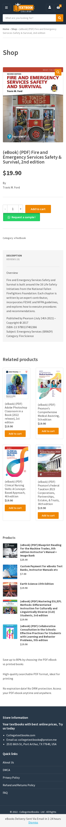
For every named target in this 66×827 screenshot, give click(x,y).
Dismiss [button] (33, 822)
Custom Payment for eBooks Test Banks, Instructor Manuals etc (41, 567)
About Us (8, 762)
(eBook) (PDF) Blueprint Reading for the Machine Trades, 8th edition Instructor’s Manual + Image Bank (40, 550)
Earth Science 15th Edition (37, 584)
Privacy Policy (11, 777)
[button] (58, 72)
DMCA (6, 770)
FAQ (5, 792)
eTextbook (20, 238)
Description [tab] (14, 255)
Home (6, 29)
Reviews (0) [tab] (13, 259)
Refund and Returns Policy (19, 785)
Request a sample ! (23, 217)
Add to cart (38, 209)
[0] (58, 7)
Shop (14, 29)
